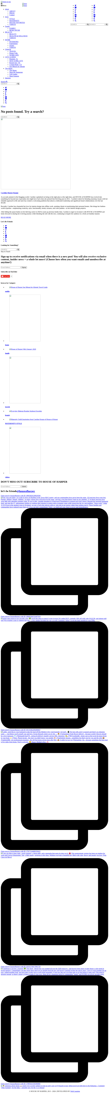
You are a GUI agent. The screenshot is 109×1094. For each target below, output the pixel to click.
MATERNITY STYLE (13, 423)
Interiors (8, 78)
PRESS (11, 13)
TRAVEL (12, 51)
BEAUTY (8, 32)
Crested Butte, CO (15, 65)
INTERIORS (13, 42)
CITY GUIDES (10, 57)
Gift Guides (13, 74)
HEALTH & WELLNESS (18, 36)
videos (7, 477)
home (7, 345)
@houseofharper (26, 491)
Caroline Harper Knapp (9, 193)
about (7, 9)
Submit (24, 486)
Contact (12, 15)
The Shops (8, 68)
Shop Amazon (14, 76)
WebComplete (75, 1091)
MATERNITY (14, 21)
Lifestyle (8, 49)
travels (7, 407)
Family (7, 26)
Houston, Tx (13, 59)
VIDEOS (12, 24)
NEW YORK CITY (16, 61)
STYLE (12, 19)
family (7, 353)
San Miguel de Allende (17, 66)
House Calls (13, 53)
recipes (11, 45)
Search (3, 82)
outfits (7, 291)
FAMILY (12, 28)
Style (7, 17)
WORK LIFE (14, 55)
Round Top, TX (14, 63)
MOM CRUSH (14, 30)
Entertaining (13, 44)
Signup (24, 267)
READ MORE (6, 217)
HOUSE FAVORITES (17, 22)
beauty (7, 415)
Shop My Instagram (16, 72)
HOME (7, 40)
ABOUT (12, 11)
